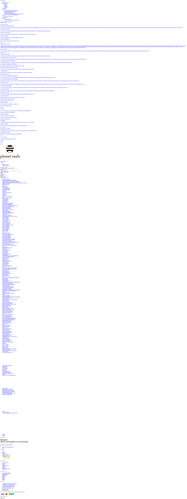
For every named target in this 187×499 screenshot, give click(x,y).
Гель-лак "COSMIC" (108, 45)
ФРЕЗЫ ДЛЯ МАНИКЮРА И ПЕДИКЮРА (7, 60)
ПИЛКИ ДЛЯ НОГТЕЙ (4, 82)
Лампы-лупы (28, 59)
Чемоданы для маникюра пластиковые (16, 69)
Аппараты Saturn (21, 65)
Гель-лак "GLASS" (181, 45)
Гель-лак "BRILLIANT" (59, 45)
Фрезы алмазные (25, 62)
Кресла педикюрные (16, 59)
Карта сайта (4, 467)
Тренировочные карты (15, 40)
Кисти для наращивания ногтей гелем (49, 87)
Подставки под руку (34, 59)
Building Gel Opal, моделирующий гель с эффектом (27, 27)
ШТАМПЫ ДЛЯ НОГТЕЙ (4, 92)
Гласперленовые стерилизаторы (5, 72)
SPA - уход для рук (10, 110)
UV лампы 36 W (22, 55)
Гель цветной (116, 27)
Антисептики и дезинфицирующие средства (7, 34)
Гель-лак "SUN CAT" (33, 47)
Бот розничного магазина (6, 472)
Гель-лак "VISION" (45, 47)
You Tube (3, 476)
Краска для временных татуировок (6, 130)
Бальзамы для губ (22, 110)
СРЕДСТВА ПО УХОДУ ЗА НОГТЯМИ (7, 115)
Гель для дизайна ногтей (92, 27)
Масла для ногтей (3, 117)
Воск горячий (4, 122)
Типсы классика (16, 30)
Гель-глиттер (130, 27)
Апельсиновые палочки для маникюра (8, 77)
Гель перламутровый (106, 27)
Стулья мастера (66, 59)
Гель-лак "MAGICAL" (22, 46)
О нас (3, 451)
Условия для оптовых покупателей (6, 21)
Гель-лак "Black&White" (46, 45)
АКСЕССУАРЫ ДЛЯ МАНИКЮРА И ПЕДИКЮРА (9, 79)
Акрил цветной (13, 37)
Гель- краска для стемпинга (123, 27)
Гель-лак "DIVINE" (134, 45)
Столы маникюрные (55, 59)
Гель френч (112, 27)
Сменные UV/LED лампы (40, 55)
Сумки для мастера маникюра (5, 69)
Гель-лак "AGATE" (33, 45)
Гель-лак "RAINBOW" (152, 46)
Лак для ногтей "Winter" (50, 50)
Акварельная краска (3, 97)
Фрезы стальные (61, 62)
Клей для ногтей (4, 30)
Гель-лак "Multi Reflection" (30, 46)
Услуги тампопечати (7, 19)
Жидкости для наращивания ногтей (21, 34)
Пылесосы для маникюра (42, 59)
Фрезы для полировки (31, 62)
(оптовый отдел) (8, 486)
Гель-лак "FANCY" (141, 45)
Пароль (1, 171)
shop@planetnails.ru (5, 489)
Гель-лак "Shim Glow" (14, 47)
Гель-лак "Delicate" (122, 45)
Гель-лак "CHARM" (93, 45)
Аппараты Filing (3, 65)
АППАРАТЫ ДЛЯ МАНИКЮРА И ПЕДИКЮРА (8, 64)
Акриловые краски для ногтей (12, 97)
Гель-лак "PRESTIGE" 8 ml (144, 46)
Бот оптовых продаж (5, 473)
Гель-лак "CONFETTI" (101, 45)
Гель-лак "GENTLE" (174, 45)
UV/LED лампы (33, 55)
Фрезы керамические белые (47, 62)
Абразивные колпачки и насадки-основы (8, 62)
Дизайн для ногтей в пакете (15, 90)
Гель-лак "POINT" (58, 46)
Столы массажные (61, 59)
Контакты (4, 453)
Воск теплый (14, 122)
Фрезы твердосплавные (67, 62)
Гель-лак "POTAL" (64, 46)
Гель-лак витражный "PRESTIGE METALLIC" (78, 47)
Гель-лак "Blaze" (53, 45)
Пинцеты (38, 77)
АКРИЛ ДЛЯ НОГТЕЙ (4, 35)
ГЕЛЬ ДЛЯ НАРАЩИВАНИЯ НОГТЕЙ (7, 25)
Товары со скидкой (5, 465)
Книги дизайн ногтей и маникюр (5, 40)
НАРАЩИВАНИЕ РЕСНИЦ (5, 132)
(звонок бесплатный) (8, 484)
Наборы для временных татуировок (18, 130)
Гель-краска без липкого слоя (144, 27)
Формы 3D (53, 90)
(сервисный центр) (8, 485)
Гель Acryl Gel (80, 27)
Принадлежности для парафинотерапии (21, 125)
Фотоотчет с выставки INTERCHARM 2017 (11, 14)
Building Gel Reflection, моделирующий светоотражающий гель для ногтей (48, 27)
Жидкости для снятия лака (31, 34)
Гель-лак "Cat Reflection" (67, 45)
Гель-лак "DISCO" (128, 45)
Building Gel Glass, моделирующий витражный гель (10, 27)
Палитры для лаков (35, 80)
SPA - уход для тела (16, 110)
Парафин (12, 125)
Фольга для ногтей (48, 90)
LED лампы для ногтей (16, 55)
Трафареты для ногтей (32, 90)
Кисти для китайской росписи (24, 87)
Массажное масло (28, 110)
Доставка (5, 4)
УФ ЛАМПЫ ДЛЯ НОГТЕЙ (5, 54)
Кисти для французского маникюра (61, 87)
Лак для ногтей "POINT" (33, 50)
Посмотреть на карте (5, 490)
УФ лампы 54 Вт (47, 55)
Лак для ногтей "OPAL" (25, 50)
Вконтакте (4, 475)
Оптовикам (4, 8)
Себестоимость (4, 17)
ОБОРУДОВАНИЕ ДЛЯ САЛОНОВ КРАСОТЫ (8, 57)
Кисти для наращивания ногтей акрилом (36, 87)
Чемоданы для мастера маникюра (28, 69)
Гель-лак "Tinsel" (39, 47)
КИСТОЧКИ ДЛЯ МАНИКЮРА (5, 85)
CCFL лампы (4, 55)
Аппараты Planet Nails (15, 65)
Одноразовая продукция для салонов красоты (24, 80)
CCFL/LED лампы (9, 55)
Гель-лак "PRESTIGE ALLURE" (72, 46)
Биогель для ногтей (72, 27)
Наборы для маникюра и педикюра (31, 77)
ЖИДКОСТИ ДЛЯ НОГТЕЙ (5, 32)
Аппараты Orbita (8, 65)
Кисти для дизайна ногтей (15, 87)
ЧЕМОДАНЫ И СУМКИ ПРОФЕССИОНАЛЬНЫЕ (9, 67)
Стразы (27, 90)
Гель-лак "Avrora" (39, 45)
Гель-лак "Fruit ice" (168, 45)
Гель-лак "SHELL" (7, 47)
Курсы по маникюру (5, 2)
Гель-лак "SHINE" (21, 47)
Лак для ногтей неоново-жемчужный (73, 50)
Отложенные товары (5, 165)
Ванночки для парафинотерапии (5, 125)
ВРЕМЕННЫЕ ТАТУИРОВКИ (5, 128)
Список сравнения (5, 164)
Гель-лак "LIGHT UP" (15, 46)
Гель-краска (137, 27)
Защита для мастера (13, 80)
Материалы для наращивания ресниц (6, 133)
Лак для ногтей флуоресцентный (129, 50)
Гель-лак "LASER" (8, 46)
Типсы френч (27, 30)
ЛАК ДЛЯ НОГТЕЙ (3, 49)
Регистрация (5, 169)
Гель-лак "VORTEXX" (52, 47)
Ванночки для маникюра (6, 80)
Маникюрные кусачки (22, 77)
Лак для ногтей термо (120, 50)
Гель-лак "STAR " (27, 47)
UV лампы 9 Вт (28, 55)
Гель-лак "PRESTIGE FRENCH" (114, 46)
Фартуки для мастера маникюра (50, 80)
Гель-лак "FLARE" (155, 45)
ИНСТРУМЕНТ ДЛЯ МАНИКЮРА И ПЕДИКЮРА (9, 75)
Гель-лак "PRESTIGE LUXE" (125, 46)
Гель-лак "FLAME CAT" (148, 45)
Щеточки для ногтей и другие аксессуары (72, 80)
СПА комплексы (49, 59)
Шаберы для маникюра (51, 77)
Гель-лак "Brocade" (26, 45)
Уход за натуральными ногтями (11, 117)
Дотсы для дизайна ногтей (6, 87)
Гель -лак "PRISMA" (20, 45)
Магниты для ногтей (9, 100)
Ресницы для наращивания (17, 133)
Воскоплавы (18, 122)
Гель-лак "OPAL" (44, 46)
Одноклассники (5, 474)
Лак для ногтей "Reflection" (41, 50)
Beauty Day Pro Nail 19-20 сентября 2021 (11, 10)
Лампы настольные (23, 59)
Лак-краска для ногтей (21, 97)
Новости (5, 6)
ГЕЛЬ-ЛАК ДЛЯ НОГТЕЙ (4, 44)
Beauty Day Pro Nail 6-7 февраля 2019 (10, 11)
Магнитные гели (3, 100)
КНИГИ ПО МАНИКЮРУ (4, 39)
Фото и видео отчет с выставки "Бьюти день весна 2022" (13, 13)
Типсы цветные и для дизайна (35, 30)
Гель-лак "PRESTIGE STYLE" (135, 46)
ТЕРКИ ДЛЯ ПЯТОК (4, 102)
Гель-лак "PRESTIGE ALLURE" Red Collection (101, 46)
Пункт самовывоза (5, 462)
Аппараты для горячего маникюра (7, 59)
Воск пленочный (9, 122)
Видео (3, 15)
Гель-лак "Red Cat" (159, 46)
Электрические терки (82, 59)
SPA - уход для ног (3, 110)
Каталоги (5, 7)
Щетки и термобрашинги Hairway (6, 105)
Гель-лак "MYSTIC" (38, 46)
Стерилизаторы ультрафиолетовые (16, 72)
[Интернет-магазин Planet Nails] (10, 158)
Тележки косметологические (74, 59)
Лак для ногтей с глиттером (83, 50)
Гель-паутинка (154, 27)
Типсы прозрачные (22, 30)
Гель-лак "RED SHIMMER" (167, 46)
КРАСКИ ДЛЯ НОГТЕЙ (4, 95)
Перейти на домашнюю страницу (7, 447)
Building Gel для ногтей (65, 27)
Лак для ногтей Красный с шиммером (60, 50)
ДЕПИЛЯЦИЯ (2, 120)
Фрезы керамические (38, 62)
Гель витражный (85, 27)
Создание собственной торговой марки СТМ (7, 138)
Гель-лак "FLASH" (162, 45)
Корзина (1, 177)
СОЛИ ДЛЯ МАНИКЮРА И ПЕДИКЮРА (7, 112)
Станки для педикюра (44, 77)
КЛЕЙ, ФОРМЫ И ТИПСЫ (5, 29)
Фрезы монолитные (55, 62)
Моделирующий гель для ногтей (162, 27)
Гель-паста (150, 27)
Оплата (5, 5)
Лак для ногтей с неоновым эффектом (94, 50)
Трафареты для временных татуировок (30, 130)
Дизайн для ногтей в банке (6, 90)
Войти (1, 169)
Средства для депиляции (30, 122)
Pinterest (3, 477)
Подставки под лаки (41, 80)
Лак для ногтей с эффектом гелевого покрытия (109, 50)
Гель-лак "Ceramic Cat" (75, 45)
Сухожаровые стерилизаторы (27, 72)
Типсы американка (10, 30)
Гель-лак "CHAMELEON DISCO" (84, 45)
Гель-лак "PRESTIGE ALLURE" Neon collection (86, 46)
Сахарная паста (23, 122)
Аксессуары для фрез (18, 62)
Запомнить (3, 174)
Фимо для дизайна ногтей (40, 90)
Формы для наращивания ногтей (45, 30)
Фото (3, 9)
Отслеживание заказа (3, 168)
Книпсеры (16, 77)
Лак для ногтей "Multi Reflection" (15, 50)
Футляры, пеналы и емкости (60, 80)
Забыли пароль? (5, 171)
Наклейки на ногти (23, 90)
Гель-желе (133, 27)
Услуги (3, 18)
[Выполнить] (17, 168)
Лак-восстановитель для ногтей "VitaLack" (142, 50)
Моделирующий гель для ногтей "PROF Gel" (175, 27)
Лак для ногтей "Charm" (6, 50)
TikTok (3, 478)
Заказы (3, 163)
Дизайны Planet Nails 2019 (8, 12)
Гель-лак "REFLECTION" (176, 46)
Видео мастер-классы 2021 (8, 16)
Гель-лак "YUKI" (67, 47)
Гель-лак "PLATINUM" (51, 46)
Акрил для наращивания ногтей (5, 37)
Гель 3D (76, 27)
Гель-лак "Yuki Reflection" (60, 47)
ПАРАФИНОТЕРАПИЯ (4, 123)
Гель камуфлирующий (99, 27)
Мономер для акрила (19, 37)
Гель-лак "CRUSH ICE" (115, 45)
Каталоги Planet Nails (5, 468)
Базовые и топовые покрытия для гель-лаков (9, 45)
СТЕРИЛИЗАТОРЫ (3, 70)
